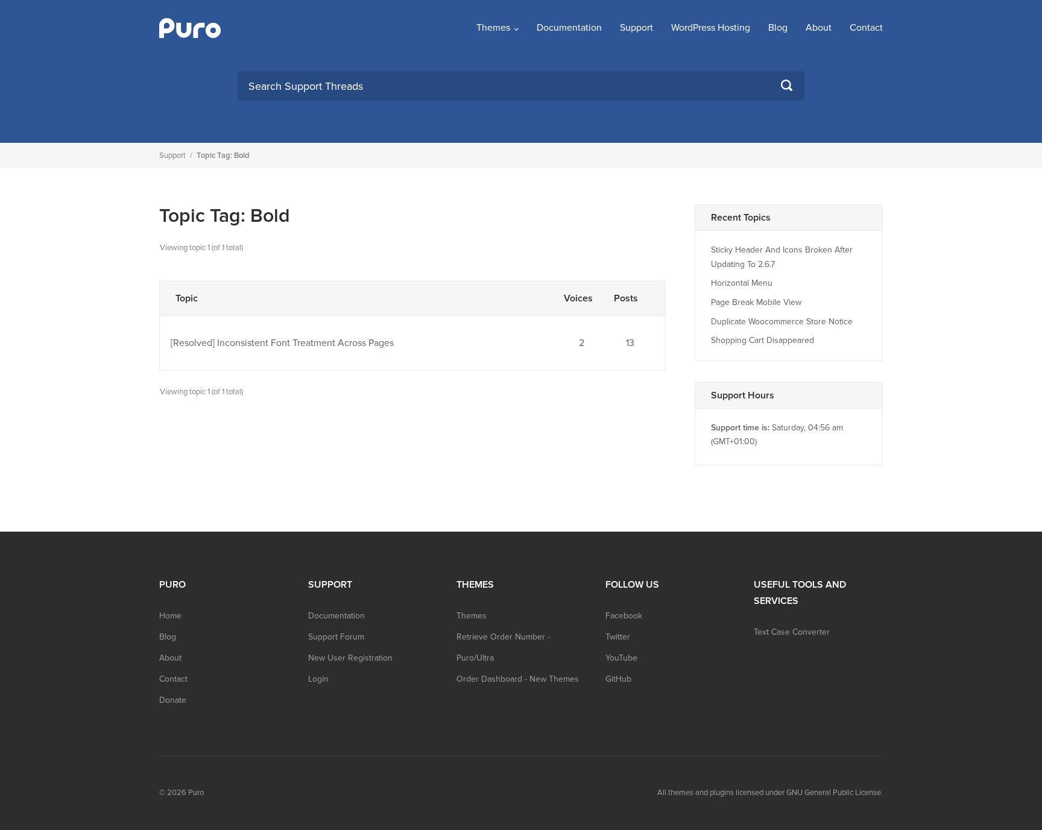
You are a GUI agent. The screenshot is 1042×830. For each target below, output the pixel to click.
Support (636, 28)
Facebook (623, 616)
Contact (866, 28)
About (819, 28)
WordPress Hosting (710, 28)
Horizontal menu (741, 283)
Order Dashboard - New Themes (517, 679)
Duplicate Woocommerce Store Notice (782, 321)
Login (318, 679)
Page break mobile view (756, 302)
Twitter (617, 637)
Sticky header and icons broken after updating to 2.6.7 (782, 257)
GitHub (618, 679)
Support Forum (336, 637)
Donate (172, 700)
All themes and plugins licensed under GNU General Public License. (770, 792)
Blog (778, 28)
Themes (493, 28)
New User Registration (350, 658)
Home (170, 616)
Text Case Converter (792, 632)
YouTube (621, 658)
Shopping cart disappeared (762, 340)
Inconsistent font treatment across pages (305, 343)
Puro (196, 792)
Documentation (569, 28)
